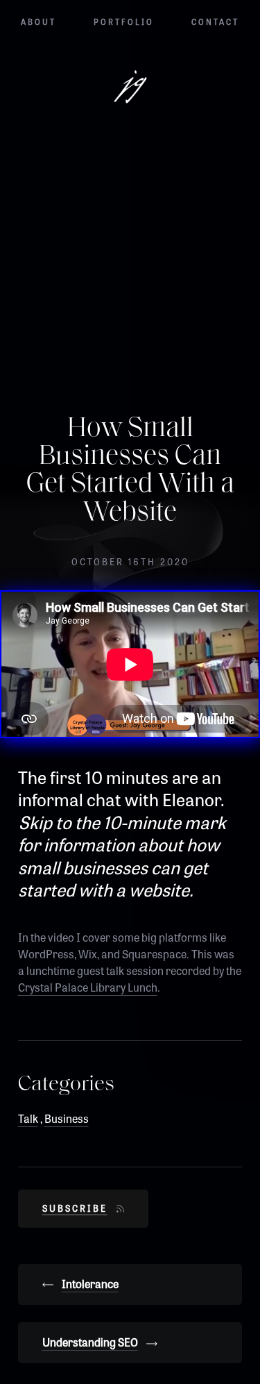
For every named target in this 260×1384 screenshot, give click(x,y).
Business (66, 1118)
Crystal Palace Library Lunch (87, 987)
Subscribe (74, 1208)
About (38, 21)
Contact (215, 21)
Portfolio (124, 21)
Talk (28, 1118)
